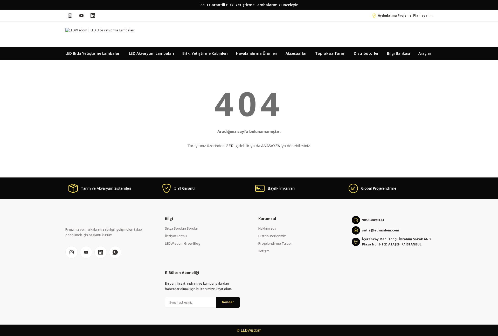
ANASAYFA (270, 145)
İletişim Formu (176, 236)
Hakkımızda (267, 228)
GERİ (230, 145)
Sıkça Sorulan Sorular (181, 228)
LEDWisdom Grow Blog (182, 243)
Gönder (228, 302)
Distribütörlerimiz (272, 236)
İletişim (263, 251)
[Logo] (99, 30)
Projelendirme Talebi (275, 243)
